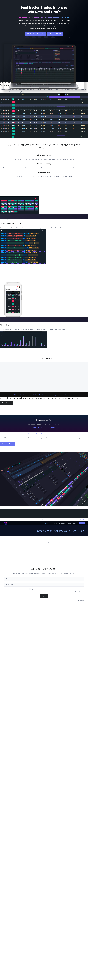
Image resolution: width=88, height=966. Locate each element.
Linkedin (71, 395)
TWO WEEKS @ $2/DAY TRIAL (35, 34)
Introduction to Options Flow (44, 427)
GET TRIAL (82, 523)
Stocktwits (63, 395)
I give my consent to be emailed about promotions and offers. (45, 589)
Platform (54, 523)
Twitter (22, 395)
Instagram (55, 395)
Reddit (41, 395)
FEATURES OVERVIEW (55, 34)
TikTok (35, 395)
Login (74, 523)
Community (62, 523)
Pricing (47, 523)
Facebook (47, 395)
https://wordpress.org (61, 543)
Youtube (29, 395)
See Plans (82, 519)
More (69, 523)
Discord (16, 395)
